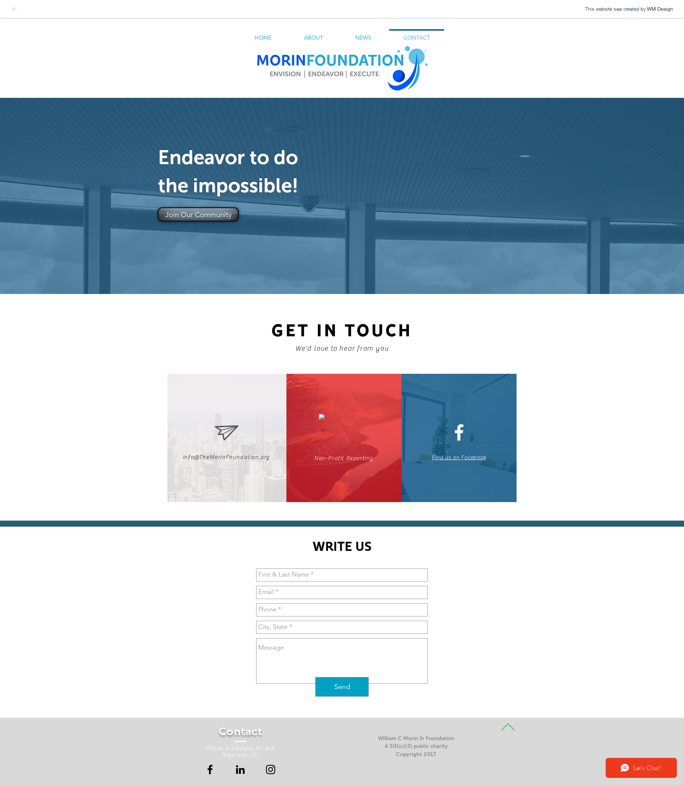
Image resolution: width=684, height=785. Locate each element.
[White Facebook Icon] (459, 432)
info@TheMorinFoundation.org (226, 457)
